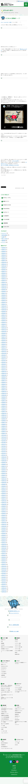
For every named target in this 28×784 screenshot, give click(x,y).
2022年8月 (4, 335)
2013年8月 (4, 529)
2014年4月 (4, 515)
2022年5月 (4, 340)
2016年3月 (4, 473)
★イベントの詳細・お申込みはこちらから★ (10, 165)
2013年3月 (4, 538)
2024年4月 (4, 298)
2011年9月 (4, 571)
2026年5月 (4, 253)
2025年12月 (4, 262)
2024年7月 (4, 293)
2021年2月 (4, 367)
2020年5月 (4, 382)
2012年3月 (4, 560)
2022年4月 (4, 342)
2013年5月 (4, 535)
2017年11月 (4, 437)
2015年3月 (4, 495)
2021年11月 (4, 351)
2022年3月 (4, 344)
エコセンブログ (6, 22)
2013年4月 (4, 537)
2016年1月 (4, 477)
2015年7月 (4, 488)
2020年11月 (4, 373)
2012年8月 (4, 551)
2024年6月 (4, 295)
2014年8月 (4, 508)
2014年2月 (4, 518)
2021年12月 (4, 349)
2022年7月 (4, 336)
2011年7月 (4, 575)
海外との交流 (4, 238)
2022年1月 (4, 347)
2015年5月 (4, 491)
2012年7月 (4, 553)
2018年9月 (4, 418)
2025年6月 (4, 273)
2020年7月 (4, 380)
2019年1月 (4, 411)
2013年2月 (4, 540)
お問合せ (14, 765)
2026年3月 (4, 256)
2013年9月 (4, 528)
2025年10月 (4, 265)
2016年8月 (4, 464)
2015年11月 (4, 480)
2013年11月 (4, 524)
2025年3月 (4, 278)
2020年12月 (4, 371)
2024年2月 (4, 302)
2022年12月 (4, 327)
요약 (25, 1)
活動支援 (3, 240)
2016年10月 (4, 460)
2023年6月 (4, 316)
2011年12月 (4, 566)
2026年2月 (4, 258)
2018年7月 (4, 422)
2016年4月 (4, 471)
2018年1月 (4, 433)
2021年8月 (4, 356)
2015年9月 (4, 484)
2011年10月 (4, 569)
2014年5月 (4, 513)
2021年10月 (4, 353)
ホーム (2, 22)
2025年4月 (4, 276)
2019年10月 (4, 395)
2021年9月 (4, 355)
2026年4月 (4, 255)
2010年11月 (4, 589)
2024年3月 (4, 300)
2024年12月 (4, 284)
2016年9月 (4, 462)
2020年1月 (4, 389)
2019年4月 (4, 406)
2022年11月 (4, 329)
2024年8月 (4, 291)
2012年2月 (4, 562)
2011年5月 (4, 579)
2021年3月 (4, 366)
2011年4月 (4, 580)
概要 (18, 1)
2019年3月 (4, 407)
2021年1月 (4, 369)
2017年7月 (4, 444)
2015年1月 (4, 498)
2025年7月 (4, 271)
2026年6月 (4, 251)
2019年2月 (4, 409)
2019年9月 (4, 397)
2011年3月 (4, 582)
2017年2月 (4, 453)
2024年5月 (4, 296)
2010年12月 (4, 588)
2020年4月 (4, 384)
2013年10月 (4, 526)
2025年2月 (4, 280)
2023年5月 (4, 318)
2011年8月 (4, 573)
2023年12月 (4, 306)
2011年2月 (4, 584)
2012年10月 (4, 548)
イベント (3, 242)
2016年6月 (4, 467)
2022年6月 (4, 338)
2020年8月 (4, 378)
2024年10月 (4, 287)
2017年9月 (4, 440)
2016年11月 (4, 458)
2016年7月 (4, 466)
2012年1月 (4, 564)
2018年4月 (4, 427)
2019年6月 (4, 402)
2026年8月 (4, 247)
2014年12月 (4, 500)
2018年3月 (4, 429)
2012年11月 (4, 546)
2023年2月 (4, 324)
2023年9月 (4, 311)
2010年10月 (4, 591)
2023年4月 (4, 320)
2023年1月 (4, 326)
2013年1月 (4, 542)
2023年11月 (4, 307)
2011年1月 (4, 586)
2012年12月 (4, 544)
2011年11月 (4, 568)
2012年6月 (4, 555)
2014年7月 (4, 509)
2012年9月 (4, 549)
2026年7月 (4, 249)
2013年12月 (4, 522)
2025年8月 (4, 269)
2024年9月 (4, 289)
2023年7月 (4, 315)
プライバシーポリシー (14, 772)
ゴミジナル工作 (15, 160)
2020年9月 (4, 376)
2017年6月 (4, 446)
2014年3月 (4, 517)
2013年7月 (4, 531)
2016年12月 (4, 457)
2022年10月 (4, 331)
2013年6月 (4, 533)
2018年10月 (4, 417)
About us (21, 1)
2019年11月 (4, 393)
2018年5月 (4, 426)
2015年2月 (4, 497)
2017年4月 (4, 449)
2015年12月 (4, 478)
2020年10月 (4, 375)
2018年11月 (4, 415)
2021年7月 (4, 358)
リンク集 (14, 767)
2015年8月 (4, 486)
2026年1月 (4, 260)
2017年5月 (4, 447)
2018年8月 (4, 420)
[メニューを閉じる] (26, 4)
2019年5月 (4, 404)
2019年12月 (4, 391)
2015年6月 (4, 489)
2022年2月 (4, 346)
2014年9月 (4, 506)
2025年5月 (4, 275)
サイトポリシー (14, 770)
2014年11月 (4, 502)
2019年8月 (4, 398)
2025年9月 (4, 267)
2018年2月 (4, 431)
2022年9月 (4, 333)
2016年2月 (4, 475)
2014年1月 (4, 520)
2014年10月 (4, 504)
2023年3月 (4, 322)
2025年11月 (4, 264)
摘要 (27, 1)
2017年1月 (4, 455)
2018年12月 (4, 413)
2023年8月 (4, 313)
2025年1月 (4, 282)
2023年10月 (4, 309)
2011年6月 (4, 577)
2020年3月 (4, 386)
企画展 (10, 22)
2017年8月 (4, 442)
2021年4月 (4, 364)
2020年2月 (4, 387)
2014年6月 (4, 511)
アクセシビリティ (14, 774)
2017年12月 (4, 435)
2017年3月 (4, 451)
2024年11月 (4, 285)
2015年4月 (4, 493)
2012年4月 (4, 558)
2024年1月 (4, 304)
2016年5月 (4, 469)
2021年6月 (4, 360)
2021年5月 (4, 362)
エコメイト (4, 233)
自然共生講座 (4, 235)
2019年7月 (4, 400)
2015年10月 (4, 482)
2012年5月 (4, 557)
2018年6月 (4, 424)
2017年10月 (4, 438)
